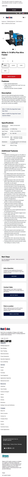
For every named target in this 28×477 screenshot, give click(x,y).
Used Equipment (4, 375)
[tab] (13, 49)
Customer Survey (4, 426)
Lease (2, 370)
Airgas (3, 472)
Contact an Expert (5, 391)
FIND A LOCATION (14, 314)
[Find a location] (19, 13)
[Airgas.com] (5, 456)
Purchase (3, 372)
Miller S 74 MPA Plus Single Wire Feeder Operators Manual (11, 114)
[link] (4, 6)
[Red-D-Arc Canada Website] (26, 13)
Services (3, 364)
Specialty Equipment (5, 359)
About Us (3, 410)
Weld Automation (5, 353)
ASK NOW (14, 276)
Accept (14, 10)
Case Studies (4, 389)
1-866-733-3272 (4, 338)
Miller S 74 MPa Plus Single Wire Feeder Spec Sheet (11, 110)
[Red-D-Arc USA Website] (23, 13)
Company (3, 408)
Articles (2, 399)
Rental (2, 367)
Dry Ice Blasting (4, 361)
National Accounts (5, 380)
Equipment (3, 343)
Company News (4, 418)
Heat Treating (4, 351)
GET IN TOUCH (14, 295)
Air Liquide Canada (6, 475)
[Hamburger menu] (3, 17)
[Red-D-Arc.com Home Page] (9, 17)
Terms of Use (14, 444)
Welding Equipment (5, 345)
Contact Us (3, 416)
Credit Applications (5, 429)
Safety (2, 394)
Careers (2, 424)
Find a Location (4, 413)
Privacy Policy (6, 444)
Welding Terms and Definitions (8, 405)
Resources (3, 383)
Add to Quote (11, 76)
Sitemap (20, 444)
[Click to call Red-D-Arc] (16, 13)
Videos (2, 397)
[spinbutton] (7, 61)
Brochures (3, 402)
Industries (3, 386)
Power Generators (5, 356)
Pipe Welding (4, 348)
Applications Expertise (6, 378)
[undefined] (3, 61)
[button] (3, 38)
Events (2, 421)
